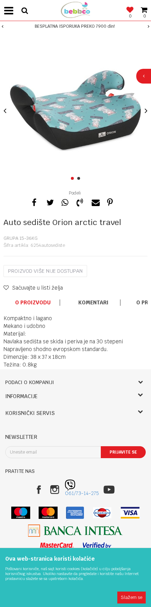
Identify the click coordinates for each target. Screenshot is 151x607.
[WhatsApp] (64, 201)
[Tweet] (49, 201)
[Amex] (75, 513)
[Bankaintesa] (75, 530)
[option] (75, 26)
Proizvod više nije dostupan (45, 271)
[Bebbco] (75, 9)
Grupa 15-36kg (21, 238)
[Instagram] (54, 489)
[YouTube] (109, 489)
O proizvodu (33, 302)
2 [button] (80, 178)
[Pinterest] (110, 201)
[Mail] (95, 201)
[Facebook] (34, 201)
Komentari (93, 302)
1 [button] (73, 178)
